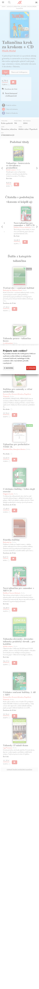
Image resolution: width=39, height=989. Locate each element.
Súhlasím (32, 368)
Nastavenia (9, 368)
